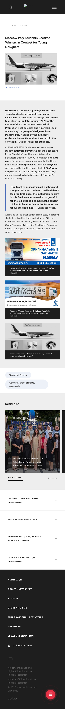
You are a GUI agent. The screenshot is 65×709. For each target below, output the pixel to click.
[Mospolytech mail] (10, 659)
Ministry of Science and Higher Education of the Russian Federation (20, 671)
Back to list (19, 25)
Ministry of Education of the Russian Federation (22, 681)
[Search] (10, 7)
